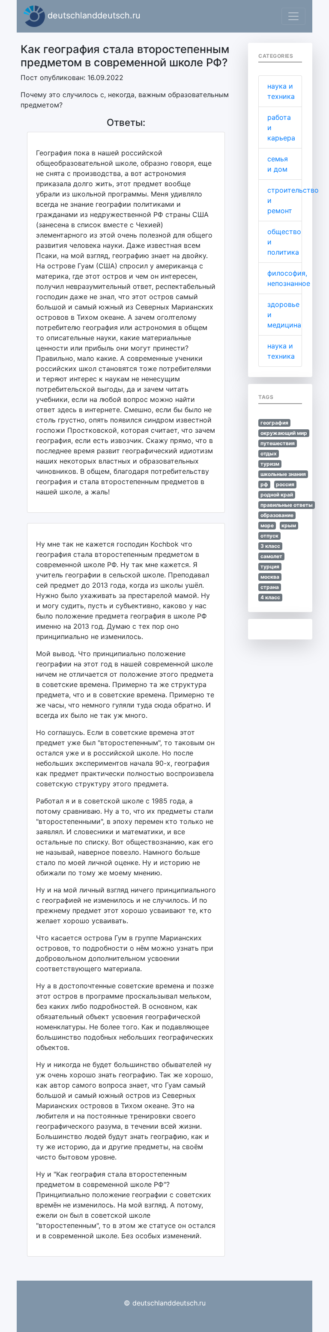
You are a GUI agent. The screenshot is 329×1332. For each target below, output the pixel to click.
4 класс (270, 597)
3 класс (270, 546)
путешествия (277, 443)
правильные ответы (286, 505)
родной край (276, 494)
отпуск (269, 535)
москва (269, 577)
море (267, 525)
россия (285, 484)
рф (264, 484)
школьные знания (283, 474)
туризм (269, 464)
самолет (271, 556)
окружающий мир (283, 433)
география (274, 422)
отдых (268, 453)
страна (269, 587)
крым (288, 525)
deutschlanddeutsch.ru (93, 15)
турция (269, 566)
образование (276, 515)
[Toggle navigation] (293, 16)
